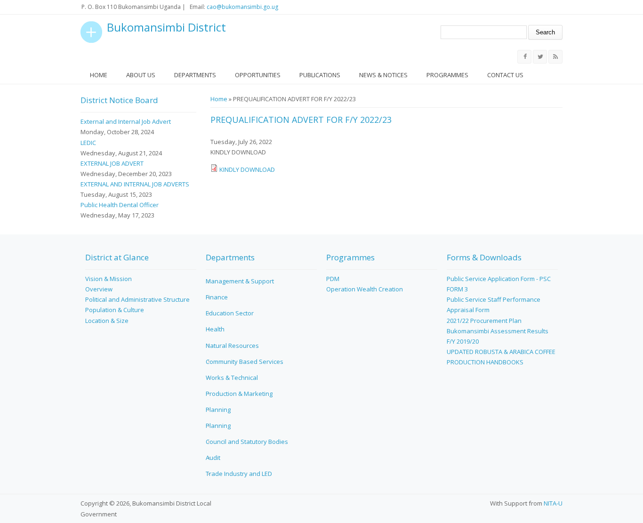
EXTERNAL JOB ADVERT (112, 163)
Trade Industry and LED (239, 473)
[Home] (91, 32)
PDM (332, 278)
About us (140, 75)
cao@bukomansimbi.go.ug (242, 7)
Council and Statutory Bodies (247, 441)
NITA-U (553, 503)
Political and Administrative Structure (137, 299)
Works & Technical (232, 377)
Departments (195, 75)
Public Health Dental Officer (119, 205)
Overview (99, 289)
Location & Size (107, 320)
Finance (217, 297)
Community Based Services (244, 361)
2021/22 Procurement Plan (484, 320)
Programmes (447, 75)
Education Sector (230, 313)
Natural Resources (232, 345)
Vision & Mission (108, 278)
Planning (218, 409)
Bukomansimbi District (166, 27)
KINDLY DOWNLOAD (247, 169)
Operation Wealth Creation (364, 289)
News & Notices (383, 75)
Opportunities (258, 75)
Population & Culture (114, 310)
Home (98, 75)
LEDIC (88, 142)
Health (215, 329)
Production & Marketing (239, 393)
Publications (319, 75)
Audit (213, 457)
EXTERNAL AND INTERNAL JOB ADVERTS (134, 184)
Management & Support (240, 281)
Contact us (505, 75)
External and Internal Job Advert (125, 121)
